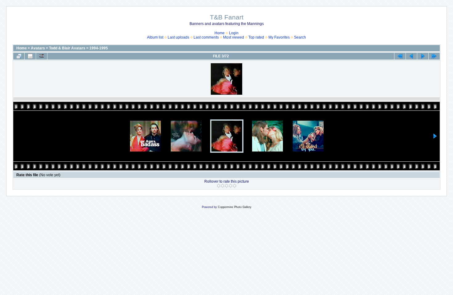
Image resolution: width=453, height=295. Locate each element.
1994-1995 (98, 48)
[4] (231, 186)
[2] (223, 186)
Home (219, 33)
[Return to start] (400, 56)
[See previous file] (411, 56)
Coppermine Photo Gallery (234, 207)
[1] (219, 186)
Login (234, 33)
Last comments (206, 37)
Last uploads (178, 37)
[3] (227, 186)
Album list (155, 37)
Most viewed (233, 37)
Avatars (38, 48)
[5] (235, 186)
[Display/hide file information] (30, 56)
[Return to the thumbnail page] (18, 56)
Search (300, 37)
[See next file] (422, 56)
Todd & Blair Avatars (67, 48)
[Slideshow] (41, 56)
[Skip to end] (434, 56)
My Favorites (279, 37)
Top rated (256, 37)
